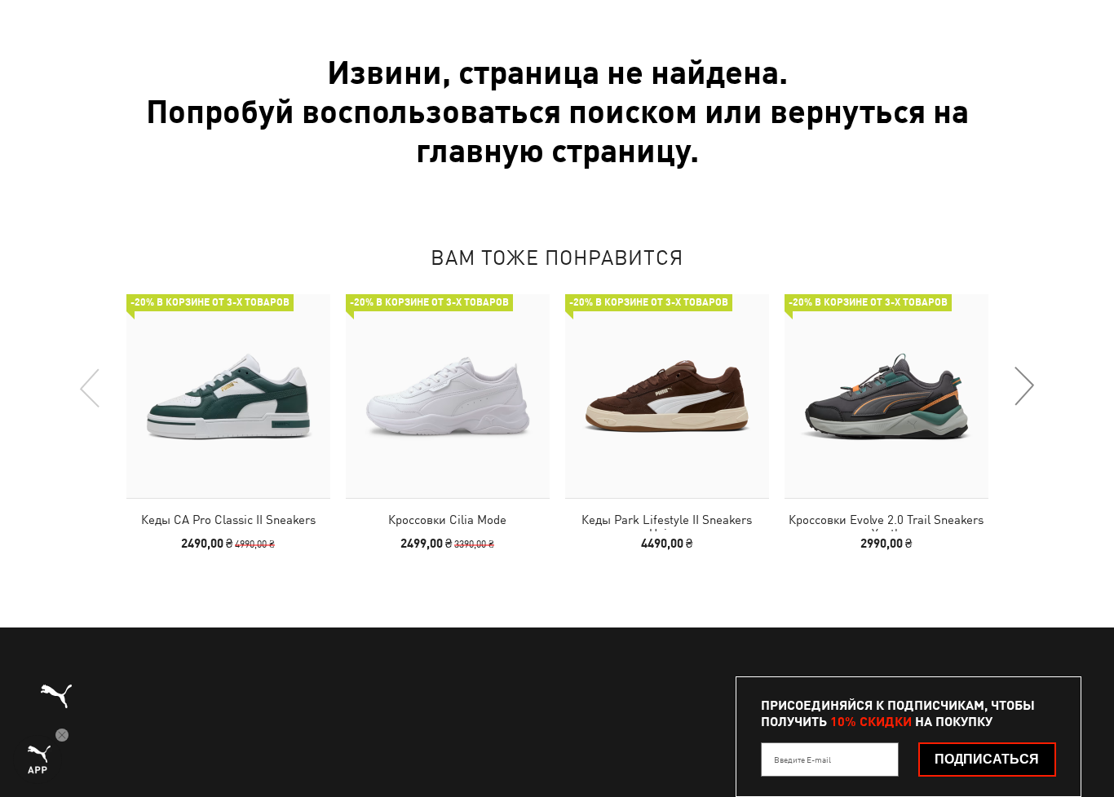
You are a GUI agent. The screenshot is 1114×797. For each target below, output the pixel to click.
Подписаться (987, 759)
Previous (90, 387)
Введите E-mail (802, 759)
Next (1023, 387)
